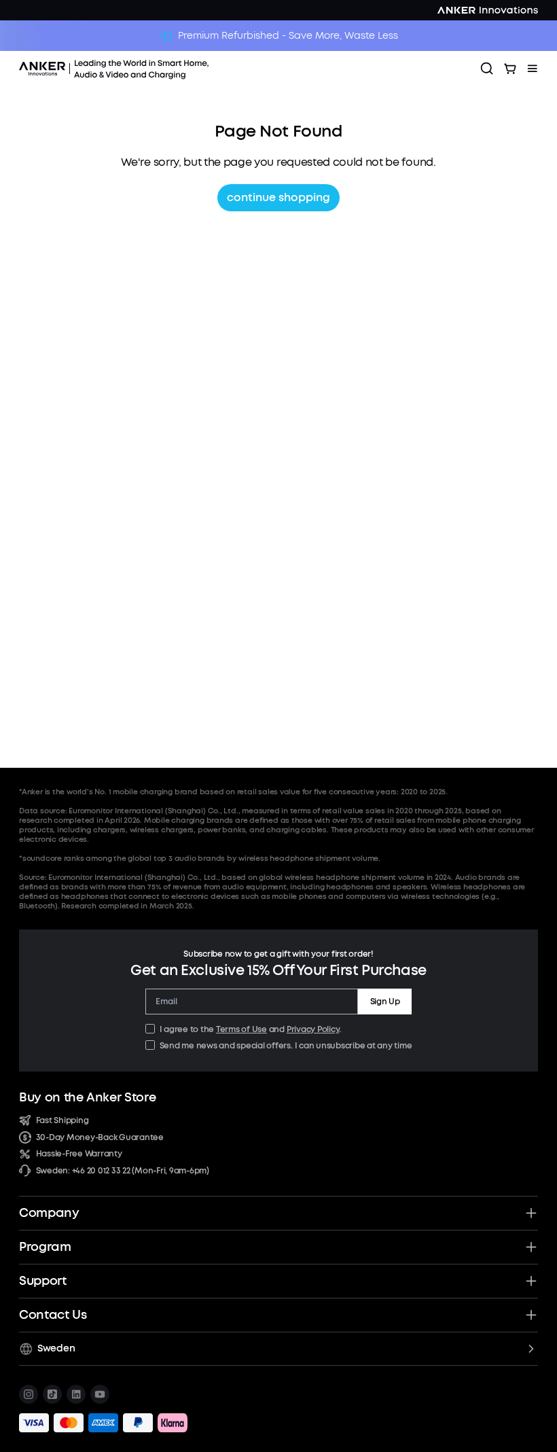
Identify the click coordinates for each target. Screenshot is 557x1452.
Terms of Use (241, 1029)
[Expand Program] (531, 1247)
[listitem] (28, 1394)
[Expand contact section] (531, 1315)
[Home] (151, 68)
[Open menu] (532, 69)
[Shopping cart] (510, 68)
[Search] (487, 68)
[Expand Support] (531, 1281)
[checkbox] (150, 1028)
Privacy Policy (313, 1029)
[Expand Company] (531, 1213)
